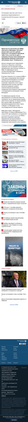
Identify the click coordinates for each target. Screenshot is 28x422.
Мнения (3, 356)
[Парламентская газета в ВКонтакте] (21, 344)
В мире (14, 348)
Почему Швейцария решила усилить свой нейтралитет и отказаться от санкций (12, 289)
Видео (3, 353)
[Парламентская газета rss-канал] (20, 344)
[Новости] (18, 23)
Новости (20, 6)
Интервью (15, 357)
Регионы (15, 356)
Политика (3, 346)
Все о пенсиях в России (8, 9)
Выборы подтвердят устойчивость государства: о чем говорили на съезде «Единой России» (11, 225)
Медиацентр (4, 357)
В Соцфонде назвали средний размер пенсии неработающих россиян (12, 218)
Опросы (15, 353)
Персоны (15, 354)
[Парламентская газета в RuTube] (27, 344)
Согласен (14, 420)
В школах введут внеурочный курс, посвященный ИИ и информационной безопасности (11, 231)
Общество (3, 348)
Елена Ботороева (7, 26)
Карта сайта (24, 367)
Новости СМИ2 (14, 171)
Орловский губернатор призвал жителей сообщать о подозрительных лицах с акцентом (13, 202)
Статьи (8, 6)
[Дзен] (24, 23)
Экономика (15, 346)
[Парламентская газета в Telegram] (23, 344)
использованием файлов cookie (14, 417)
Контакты (4, 362)
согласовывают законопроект (9, 115)
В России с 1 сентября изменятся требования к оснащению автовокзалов (12, 208)
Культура (15, 349)
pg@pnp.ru (3, 395)
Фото (3, 354)
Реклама (9, 362)
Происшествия (4, 349)
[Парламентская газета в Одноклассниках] (25, 344)
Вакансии (16, 362)
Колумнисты (4, 359)
